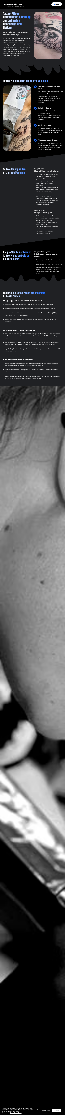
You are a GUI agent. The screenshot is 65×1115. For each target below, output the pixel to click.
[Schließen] (63, 1110)
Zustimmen (56, 1110)
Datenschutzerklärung (16, 1113)
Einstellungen (46, 1110)
